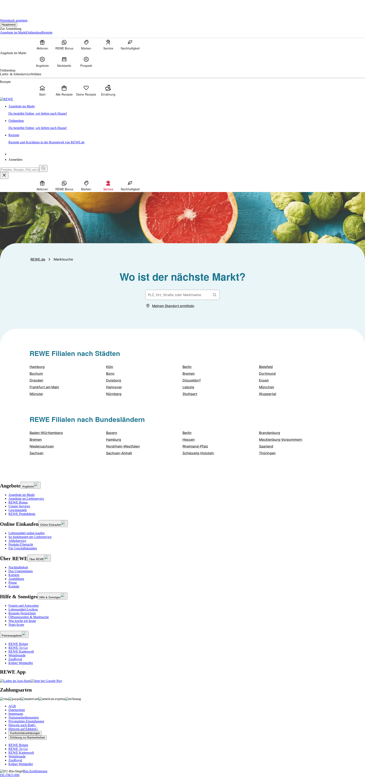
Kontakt (13, 586)
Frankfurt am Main (44, 387)
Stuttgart (189, 394)
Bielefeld (266, 367)
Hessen (188, 439)
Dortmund (267, 373)
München (266, 387)
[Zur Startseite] (14, 6)
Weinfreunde (17, 655)
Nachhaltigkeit (18, 567)
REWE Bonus (18, 502)
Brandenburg (269, 433)
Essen (264, 380)
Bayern (111, 433)
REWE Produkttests (21, 514)
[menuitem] (42, 44)
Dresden (36, 380)
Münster (36, 394)
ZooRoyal (15, 659)
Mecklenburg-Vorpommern (280, 439)
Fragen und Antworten (23, 605)
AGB (12, 706)
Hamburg (37, 367)
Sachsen (37, 453)
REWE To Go (18, 647)
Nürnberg (113, 394)
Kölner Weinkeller (20, 663)
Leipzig (188, 387)
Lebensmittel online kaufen (26, 533)
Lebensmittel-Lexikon (23, 609)
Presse (12, 582)
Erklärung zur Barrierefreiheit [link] (27, 737)
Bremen (188, 373)
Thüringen (267, 453)
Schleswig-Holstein (198, 453)
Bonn (110, 373)
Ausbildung (16, 579)
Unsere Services (19, 506)
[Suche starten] (43, 168)
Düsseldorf (191, 380)
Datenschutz (16, 710)
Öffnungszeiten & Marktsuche (28, 617)
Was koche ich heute (22, 621)
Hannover (114, 387)
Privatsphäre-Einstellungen (26, 721)
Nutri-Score (16, 624)
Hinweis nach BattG (22, 725)
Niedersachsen (42, 446)
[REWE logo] (6, 99)
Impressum (15, 713)
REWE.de (37, 259)
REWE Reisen (18, 644)
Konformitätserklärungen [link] (25, 733)
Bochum (36, 373)
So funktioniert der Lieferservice (30, 537)
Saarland (266, 446)
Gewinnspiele (17, 510)
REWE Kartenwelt (21, 651)
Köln (109, 367)
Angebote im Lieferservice (26, 498)
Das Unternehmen (20, 571)
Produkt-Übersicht (20, 544)
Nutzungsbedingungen (23, 717)
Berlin (187, 367)
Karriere (13, 575)
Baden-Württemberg (46, 433)
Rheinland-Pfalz (195, 446)
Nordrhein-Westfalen (123, 446)
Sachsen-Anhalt (119, 453)
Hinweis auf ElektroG (23, 729)
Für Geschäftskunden (22, 548)
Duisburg (113, 380)
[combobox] (19, 169)
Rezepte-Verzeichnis (22, 613)
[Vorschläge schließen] (4, 175)
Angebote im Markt (21, 495)
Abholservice (17, 540)
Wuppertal (267, 394)
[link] (186, 109)
